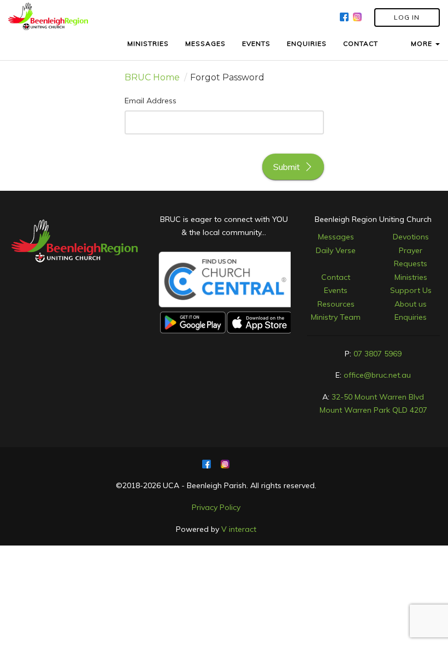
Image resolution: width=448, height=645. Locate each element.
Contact (335, 277)
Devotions (411, 237)
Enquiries (410, 317)
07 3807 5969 (377, 354)
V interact (238, 529)
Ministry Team (336, 317)
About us (410, 304)
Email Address (150, 100)
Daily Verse (336, 250)
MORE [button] (422, 43)
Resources (336, 304)
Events (335, 290)
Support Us (411, 290)
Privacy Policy (216, 507)
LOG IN (407, 17)
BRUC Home (152, 77)
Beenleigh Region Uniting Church (373, 219)
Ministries (410, 277)
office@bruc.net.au (377, 375)
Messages (336, 237)
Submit (286, 166)
